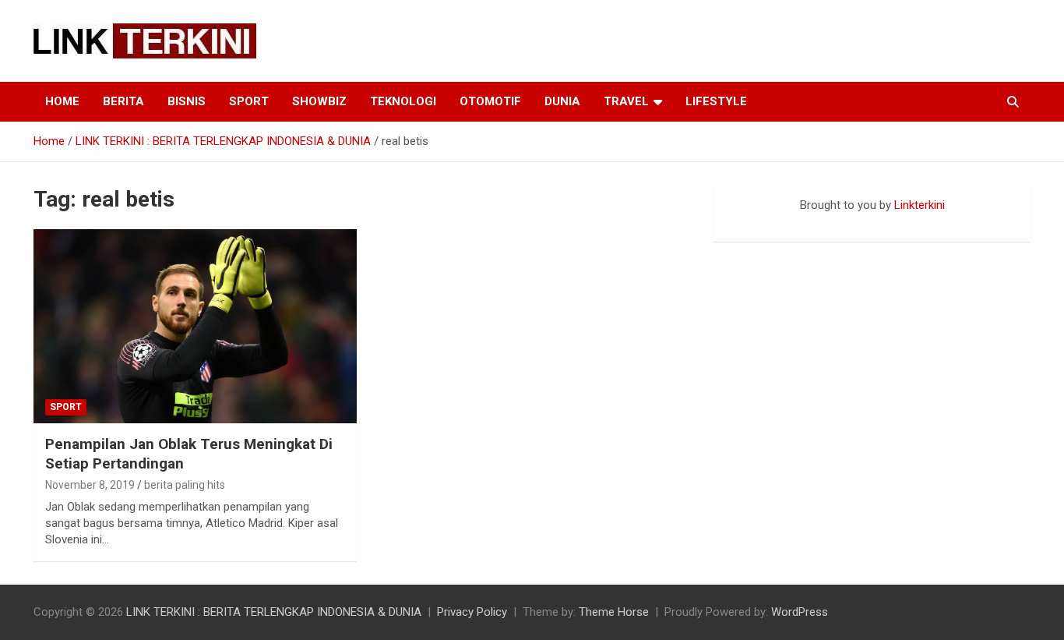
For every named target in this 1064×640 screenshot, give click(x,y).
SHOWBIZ (319, 101)
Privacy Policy (472, 612)
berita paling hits (184, 485)
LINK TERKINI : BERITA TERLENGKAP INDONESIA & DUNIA (273, 612)
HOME (62, 101)
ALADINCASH (760, 221)
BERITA (123, 101)
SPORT (249, 101)
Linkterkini (919, 205)
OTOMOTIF (490, 101)
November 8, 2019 (90, 485)
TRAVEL (626, 101)
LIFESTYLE (716, 101)
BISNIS (186, 101)
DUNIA (562, 101)
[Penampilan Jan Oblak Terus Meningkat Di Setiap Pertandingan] (195, 326)
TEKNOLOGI (403, 101)
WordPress (799, 612)
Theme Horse (614, 612)
